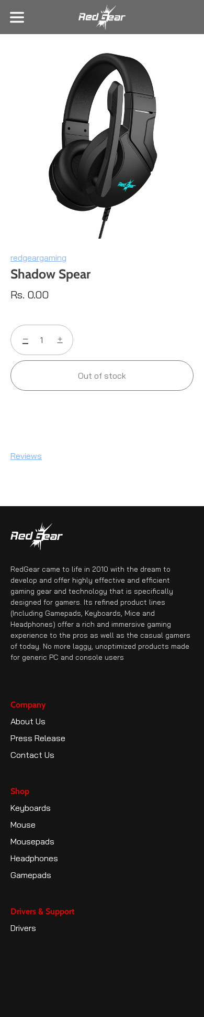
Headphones (34, 858)
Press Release (37, 738)
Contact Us (32, 755)
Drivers (23, 928)
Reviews (26, 456)
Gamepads (30, 875)
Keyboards (30, 807)
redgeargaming (38, 257)
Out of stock (102, 375)
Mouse (23, 824)
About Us (28, 721)
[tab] (31, 455)
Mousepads (32, 841)
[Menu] (16, 17)
